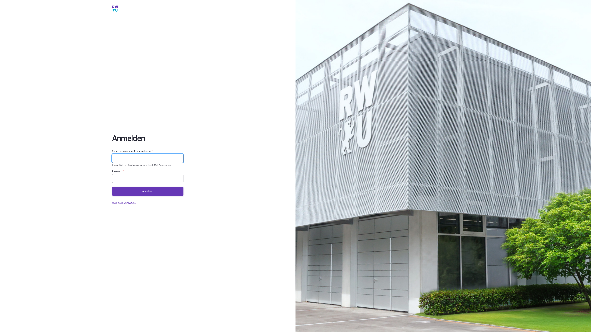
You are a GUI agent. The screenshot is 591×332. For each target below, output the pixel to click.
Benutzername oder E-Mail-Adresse (131, 151)
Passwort (117, 171)
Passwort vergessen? (124, 202)
